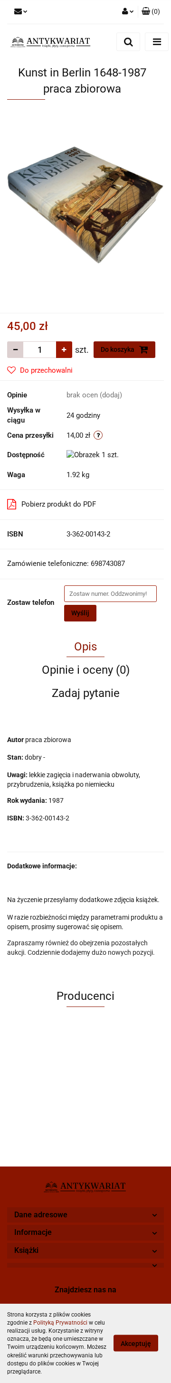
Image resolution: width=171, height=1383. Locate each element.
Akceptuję (136, 1343)
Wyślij (80, 613)
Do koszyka (118, 349)
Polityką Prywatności (60, 1322)
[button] (151, 12)
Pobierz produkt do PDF (58, 504)
